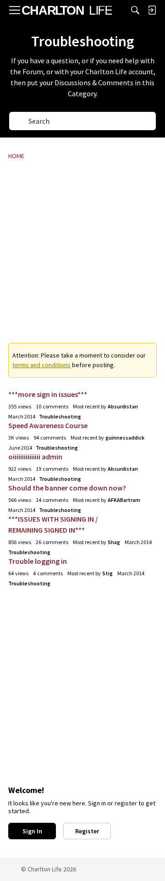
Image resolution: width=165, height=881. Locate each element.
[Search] (135, 10)
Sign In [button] (32, 831)
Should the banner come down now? (67, 487)
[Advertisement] (82, 257)
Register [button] (87, 831)
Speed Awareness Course (48, 425)
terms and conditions (41, 365)
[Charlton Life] (67, 10)
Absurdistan (123, 406)
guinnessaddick (124, 437)
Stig (107, 573)
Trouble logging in (37, 561)
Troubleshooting (60, 416)
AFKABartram (124, 499)
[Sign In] (151, 10)
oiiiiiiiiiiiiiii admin (35, 456)
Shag (114, 542)
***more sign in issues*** (47, 394)
